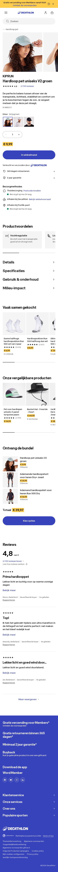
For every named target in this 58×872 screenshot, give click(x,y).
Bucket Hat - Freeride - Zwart (37, 410)
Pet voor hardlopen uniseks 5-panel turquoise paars (13, 412)
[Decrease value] (6, 134)
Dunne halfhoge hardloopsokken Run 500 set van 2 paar (14, 341)
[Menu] (6, 12)
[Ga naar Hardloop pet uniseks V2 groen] (10, 463)
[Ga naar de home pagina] (26, 12)
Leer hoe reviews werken (13, 564)
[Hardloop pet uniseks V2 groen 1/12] (22, 52)
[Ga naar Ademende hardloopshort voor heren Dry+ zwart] (10, 480)
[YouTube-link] (11, 780)
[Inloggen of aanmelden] (45, 12)
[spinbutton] (12, 134)
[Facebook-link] (5, 780)
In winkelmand (29, 155)
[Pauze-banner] (49, 4)
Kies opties (29, 520)
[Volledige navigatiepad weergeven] (4, 29)
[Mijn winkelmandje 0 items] (52, 12)
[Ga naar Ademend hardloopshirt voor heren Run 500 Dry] (10, 496)
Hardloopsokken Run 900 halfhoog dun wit (37, 339)
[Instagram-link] (17, 780)
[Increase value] (19, 134)
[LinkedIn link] (23, 780)
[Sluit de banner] (53, 4)
